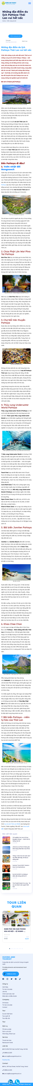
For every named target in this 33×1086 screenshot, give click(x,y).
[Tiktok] (20, 979)
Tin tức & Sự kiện (7, 989)
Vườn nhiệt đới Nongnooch (10, 168)
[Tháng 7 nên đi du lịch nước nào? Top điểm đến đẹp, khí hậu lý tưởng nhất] (6, 858)
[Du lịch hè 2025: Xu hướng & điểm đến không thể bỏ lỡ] (6, 877)
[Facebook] (3, 979)
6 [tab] (17, 948)
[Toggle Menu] (29, 3)
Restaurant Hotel (7, 1042)
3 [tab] (12, 948)
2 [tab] (11, 948)
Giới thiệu (5, 987)
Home (4, 21)
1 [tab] (9, 948)
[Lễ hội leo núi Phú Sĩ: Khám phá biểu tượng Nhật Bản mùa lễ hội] (6, 850)
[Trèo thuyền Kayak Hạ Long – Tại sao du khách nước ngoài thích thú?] (6, 886)
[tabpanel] (16, 928)
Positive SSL (6, 1060)
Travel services (6, 1040)
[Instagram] (7, 979)
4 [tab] (14, 948)
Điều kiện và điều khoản (9, 996)
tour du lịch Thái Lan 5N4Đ (12, 824)
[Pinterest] (15, 979)
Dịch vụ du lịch (6, 1031)
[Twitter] (11, 979)
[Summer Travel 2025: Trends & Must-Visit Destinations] (6, 868)
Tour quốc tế (6, 1016)
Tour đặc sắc (6, 1018)
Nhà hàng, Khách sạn (8, 1034)
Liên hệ (4, 991)
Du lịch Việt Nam (7, 1014)
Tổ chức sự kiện (6, 1029)
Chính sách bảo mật (8, 994)
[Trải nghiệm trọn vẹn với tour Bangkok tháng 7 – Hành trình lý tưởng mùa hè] (6, 840)
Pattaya (3, 185)
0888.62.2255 (11, 974)
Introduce (5, 1002)
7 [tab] (19, 948)
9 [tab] (22, 948)
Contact (4, 1007)
